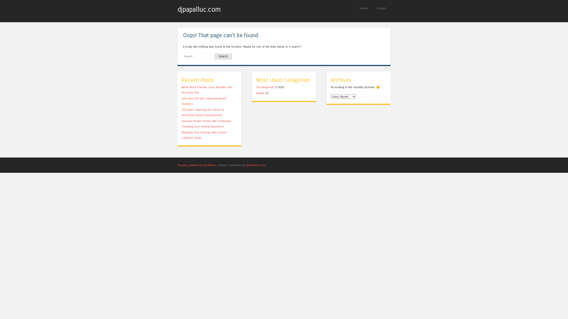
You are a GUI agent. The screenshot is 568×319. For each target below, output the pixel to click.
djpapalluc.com (199, 10)
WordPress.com (255, 165)
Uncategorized (265, 87)
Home (363, 8)
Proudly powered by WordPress (197, 165)
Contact (381, 8)
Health (260, 93)
